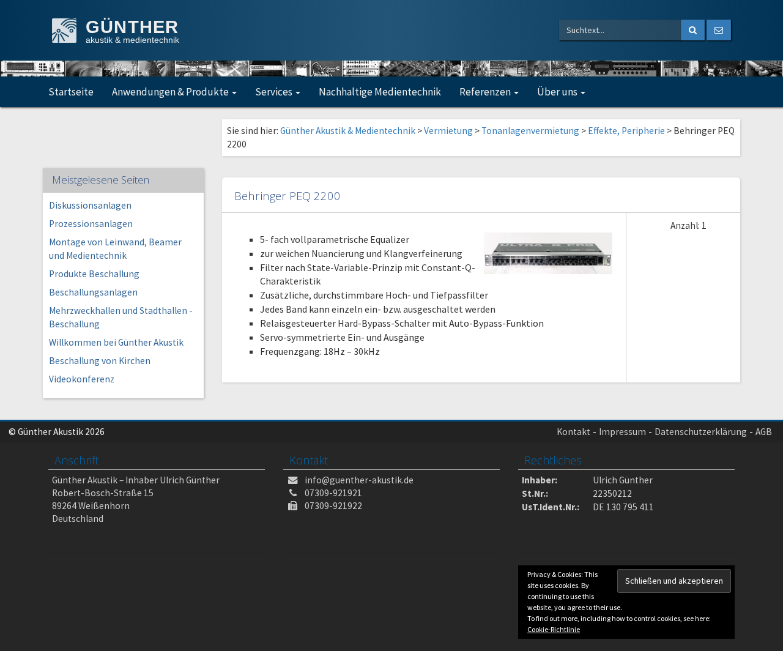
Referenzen (486, 92)
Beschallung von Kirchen (99, 360)
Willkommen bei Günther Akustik (116, 342)
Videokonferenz (81, 379)
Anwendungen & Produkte (171, 92)
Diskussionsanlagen (90, 205)
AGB (763, 431)
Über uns (558, 92)
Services (274, 92)
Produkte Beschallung (94, 274)
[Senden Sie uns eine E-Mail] (719, 30)
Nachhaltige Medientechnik (380, 92)
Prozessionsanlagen (91, 223)
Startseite (71, 92)
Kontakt (573, 431)
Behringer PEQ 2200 (287, 195)
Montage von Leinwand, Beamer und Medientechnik (115, 248)
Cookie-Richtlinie (553, 629)
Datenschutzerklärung (701, 431)
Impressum (622, 431)
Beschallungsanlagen (93, 292)
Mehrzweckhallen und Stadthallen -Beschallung (121, 317)
